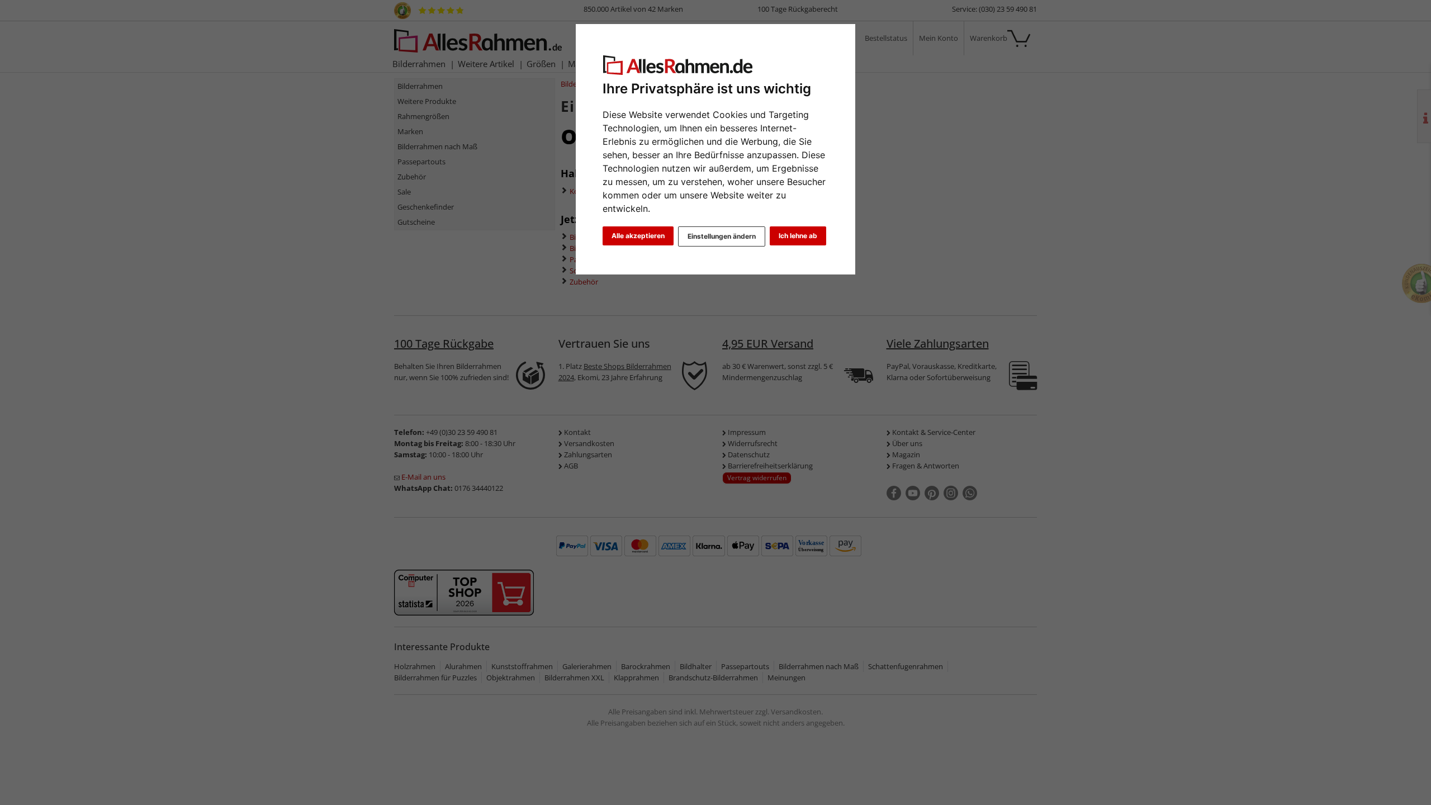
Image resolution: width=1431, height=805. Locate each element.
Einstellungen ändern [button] (722, 236)
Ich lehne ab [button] (798, 235)
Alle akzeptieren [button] (638, 235)
